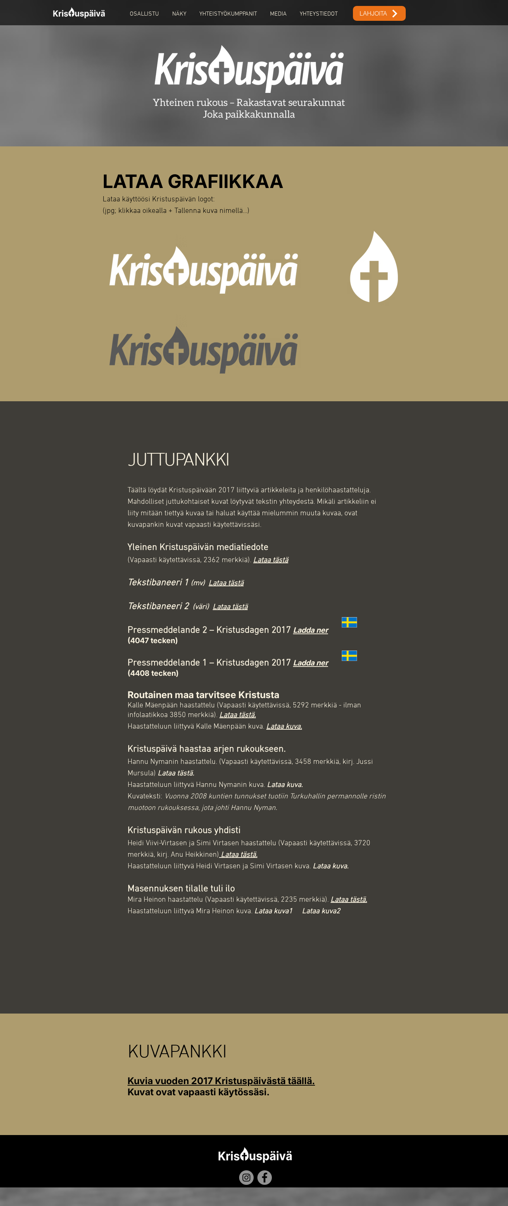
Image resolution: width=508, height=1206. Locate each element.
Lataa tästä (270, 560)
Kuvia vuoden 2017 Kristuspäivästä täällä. (221, 1080)
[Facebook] (264, 1177)
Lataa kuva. (285, 785)
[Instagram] (246, 1177)
